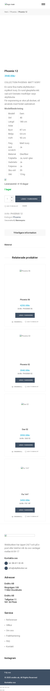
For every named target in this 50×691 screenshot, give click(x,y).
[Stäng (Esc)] (8, 687)
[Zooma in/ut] (1, 687)
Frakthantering (13, 636)
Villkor (9, 625)
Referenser (11, 619)
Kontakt (10, 646)
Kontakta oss (10, 682)
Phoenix (17, 217)
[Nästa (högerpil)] (3, 690)
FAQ (8, 641)
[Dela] (6, 687)
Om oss (10, 630)
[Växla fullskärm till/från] (3, 687)
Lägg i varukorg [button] (26, 315)
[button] (11, 206)
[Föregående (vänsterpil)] (1, 690)
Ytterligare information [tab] (25, 232)
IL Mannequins (19, 220)
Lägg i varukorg (29, 199)
